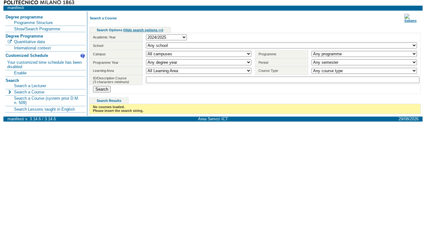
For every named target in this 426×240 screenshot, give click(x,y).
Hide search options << (143, 30)
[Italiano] (410, 20)
